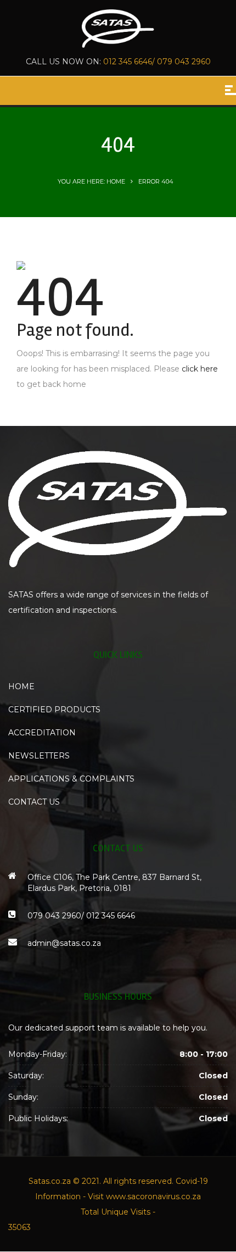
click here (200, 369)
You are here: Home (91, 181)
